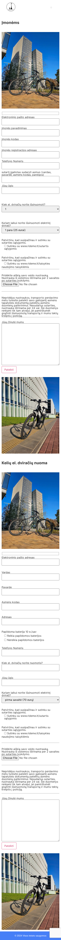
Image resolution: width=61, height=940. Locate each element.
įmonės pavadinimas (14, 128)
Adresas (7, 617)
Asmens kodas (11, 602)
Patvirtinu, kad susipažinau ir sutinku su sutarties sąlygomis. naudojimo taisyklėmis (26, 262)
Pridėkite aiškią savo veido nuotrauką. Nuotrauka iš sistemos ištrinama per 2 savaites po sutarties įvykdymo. (30, 278)
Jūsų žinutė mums (13, 322)
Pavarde (7, 587)
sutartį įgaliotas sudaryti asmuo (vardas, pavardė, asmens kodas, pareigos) (26, 173)
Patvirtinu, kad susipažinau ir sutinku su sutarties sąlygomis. (26, 244)
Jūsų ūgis (7, 185)
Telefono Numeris (12, 161)
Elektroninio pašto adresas (18, 117)
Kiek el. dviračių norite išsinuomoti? (23, 204)
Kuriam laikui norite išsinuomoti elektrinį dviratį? (26, 224)
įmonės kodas (10, 139)
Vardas (6, 572)
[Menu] (51, 7)
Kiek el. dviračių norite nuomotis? (22, 663)
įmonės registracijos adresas (19, 150)
